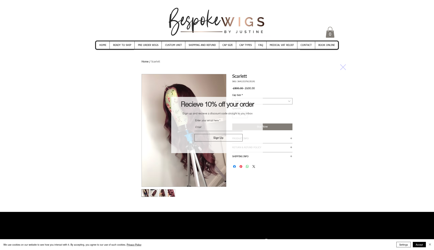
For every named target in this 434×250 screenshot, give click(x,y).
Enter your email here (207, 120)
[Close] (430, 244)
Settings (403, 244)
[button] (343, 67)
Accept (419, 244)
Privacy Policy (134, 244)
